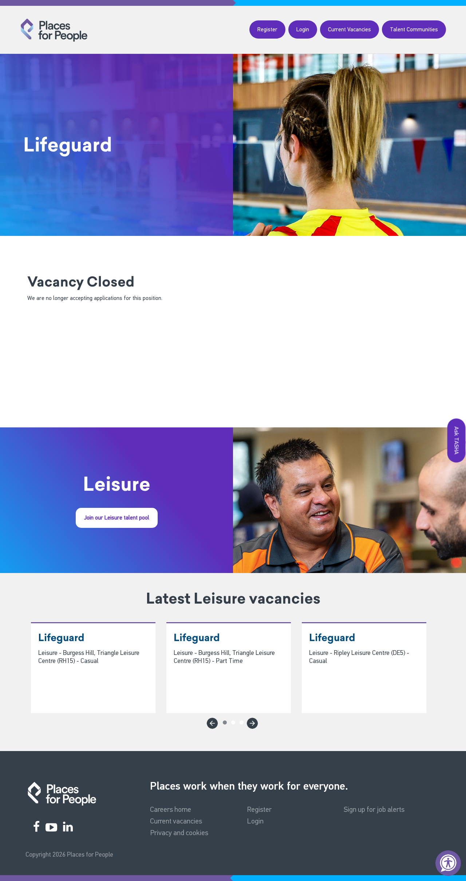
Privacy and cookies (179, 832)
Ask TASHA (456, 441)
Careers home (170, 809)
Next (251, 722)
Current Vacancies (349, 29)
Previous (211, 722)
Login (302, 29)
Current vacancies (176, 821)
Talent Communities (414, 29)
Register (267, 29)
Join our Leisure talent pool (116, 517)
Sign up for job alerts (374, 809)
